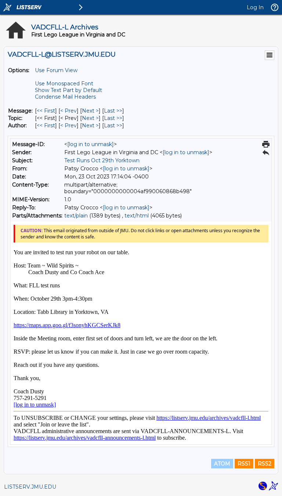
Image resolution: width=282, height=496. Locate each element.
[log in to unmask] (90, 144)
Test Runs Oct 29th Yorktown (102, 160)
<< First (46, 110)
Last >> (113, 110)
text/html (136, 215)
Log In (255, 7)
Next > (90, 110)
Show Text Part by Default (68, 90)
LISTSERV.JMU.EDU (30, 486)
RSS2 (264, 463)
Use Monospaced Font (64, 83)
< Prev (68, 110)
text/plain (76, 215)
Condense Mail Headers (65, 96)
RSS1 (244, 463)
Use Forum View (56, 70)
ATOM (222, 463)
